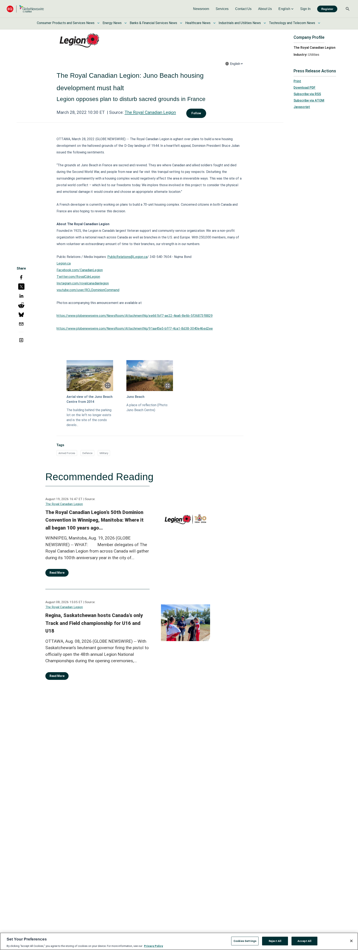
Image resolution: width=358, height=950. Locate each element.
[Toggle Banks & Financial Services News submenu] (181, 23)
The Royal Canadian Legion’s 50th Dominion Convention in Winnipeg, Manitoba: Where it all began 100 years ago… (94, 520)
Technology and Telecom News (292, 23)
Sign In (305, 9)
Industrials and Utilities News (240, 23)
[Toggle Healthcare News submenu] (214, 23)
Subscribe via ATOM (309, 100)
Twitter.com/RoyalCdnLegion (78, 277)
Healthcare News (197, 23)
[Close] (351, 940)
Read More (57, 572)
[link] (201, 9)
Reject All (275, 940)
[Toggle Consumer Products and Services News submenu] (98, 23)
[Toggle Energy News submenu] (125, 23)
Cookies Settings (244, 940)
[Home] (25, 8)
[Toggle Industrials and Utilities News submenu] (265, 23)
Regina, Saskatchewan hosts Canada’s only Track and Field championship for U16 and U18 (94, 623)
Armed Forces (66, 453)
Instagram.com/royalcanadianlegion (83, 283)
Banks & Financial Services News (153, 23)
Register (327, 9)
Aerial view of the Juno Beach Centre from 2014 (89, 399)
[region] (179, 941)
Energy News (112, 23)
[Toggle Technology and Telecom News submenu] (319, 23)
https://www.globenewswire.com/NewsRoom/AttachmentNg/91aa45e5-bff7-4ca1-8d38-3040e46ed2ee (135, 328)
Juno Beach (135, 397)
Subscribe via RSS (307, 94)
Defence (87, 453)
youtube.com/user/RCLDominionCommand (88, 290)
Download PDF (305, 88)
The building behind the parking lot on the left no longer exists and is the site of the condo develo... (89, 417)
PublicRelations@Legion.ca (127, 257)
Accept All (304, 940)
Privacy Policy (153, 945)
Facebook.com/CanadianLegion (80, 270)
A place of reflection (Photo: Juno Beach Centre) (147, 407)
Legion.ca (64, 263)
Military (104, 453)
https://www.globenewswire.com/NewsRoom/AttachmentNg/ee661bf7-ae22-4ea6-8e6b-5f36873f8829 (135, 316)
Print (297, 81)
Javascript (302, 107)
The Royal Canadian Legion (150, 112)
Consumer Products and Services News (65, 23)
